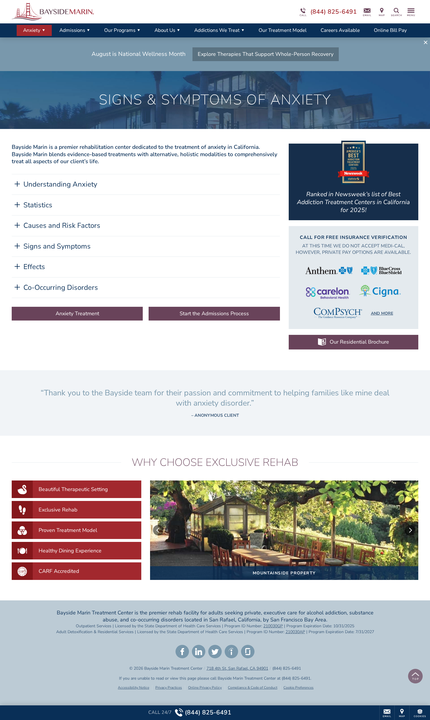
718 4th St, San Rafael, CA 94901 (237, 668)
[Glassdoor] (248, 651)
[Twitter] (215, 651)
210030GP (273, 626)
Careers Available (340, 30)
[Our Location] (381, 12)
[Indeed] (231, 651)
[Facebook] (182, 651)
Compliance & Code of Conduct (252, 687)
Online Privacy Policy (205, 687)
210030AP (295, 632)
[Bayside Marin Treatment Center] (99, 11)
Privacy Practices (168, 687)
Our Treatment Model (283, 30)
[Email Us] (367, 12)
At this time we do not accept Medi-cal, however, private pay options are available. (353, 249)
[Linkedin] (198, 651)
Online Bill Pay (390, 30)
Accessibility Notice (133, 687)
